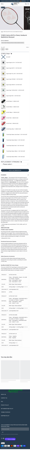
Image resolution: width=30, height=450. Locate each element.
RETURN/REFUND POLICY (7, 408)
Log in (3, 443)
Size (3, 47)
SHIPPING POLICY (5, 415)
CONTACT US (4, 398)
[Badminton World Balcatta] (15, 4)
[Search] (25, 4)
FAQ (2, 401)
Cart (28, 3)
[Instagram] (1, 439)
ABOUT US (3, 394)
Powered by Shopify (4, 447)
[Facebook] (3, 439)
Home (2, 31)
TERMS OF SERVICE (5, 412)
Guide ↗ (27, 47)
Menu (2, 3)
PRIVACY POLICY (5, 405)
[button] (15, 170)
